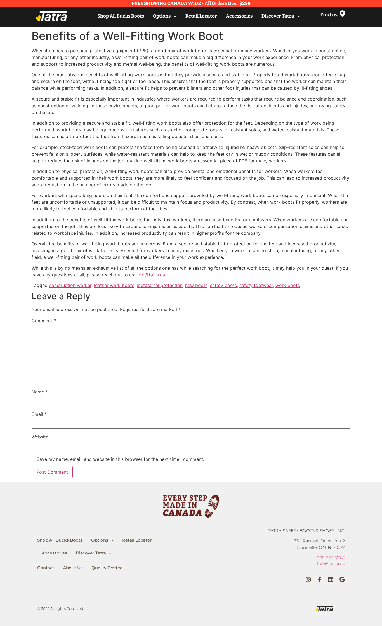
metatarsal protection (160, 285)
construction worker (70, 285)
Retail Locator (201, 16)
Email (39, 414)
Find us (329, 15)
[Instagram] (308, 579)
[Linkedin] (331, 579)
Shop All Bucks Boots (120, 16)
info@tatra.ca (150, 275)
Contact (45, 567)
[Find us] (342, 13)
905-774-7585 (331, 557)
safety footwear (256, 285)
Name (40, 392)
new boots (196, 285)
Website (40, 437)
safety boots (223, 285)
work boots (287, 285)
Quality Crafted (107, 567)
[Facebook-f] (319, 579)
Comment (44, 320)
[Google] (342, 579)
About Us (73, 567)
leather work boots (114, 285)
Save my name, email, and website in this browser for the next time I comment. (120, 459)
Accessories (239, 16)
